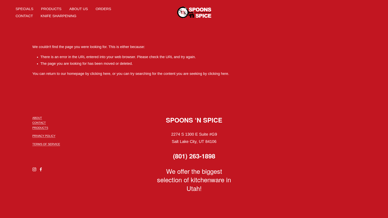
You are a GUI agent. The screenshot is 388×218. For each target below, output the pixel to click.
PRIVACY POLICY (43, 135)
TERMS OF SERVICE (46, 144)
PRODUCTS (51, 9)
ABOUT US (78, 9)
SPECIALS (24, 9)
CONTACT (24, 16)
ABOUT (37, 117)
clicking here (100, 74)
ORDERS (103, 9)
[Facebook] (41, 169)
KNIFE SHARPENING (58, 16)
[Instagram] (34, 169)
